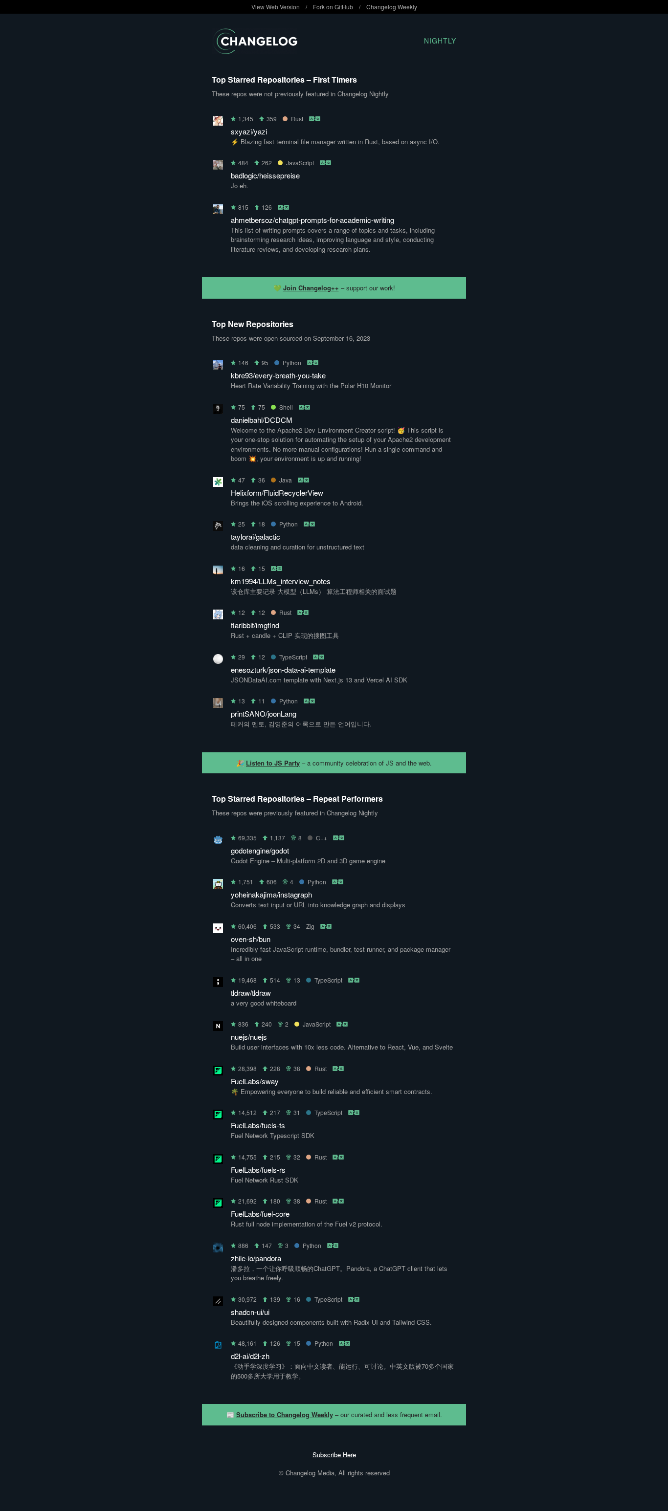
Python (292, 362)
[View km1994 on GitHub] (218, 572)
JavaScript (300, 162)
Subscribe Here (334, 1454)
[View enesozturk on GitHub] (218, 660)
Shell (286, 407)
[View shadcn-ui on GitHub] (218, 1303)
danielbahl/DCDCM (261, 420)
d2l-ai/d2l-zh (250, 1356)
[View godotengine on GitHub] (218, 841)
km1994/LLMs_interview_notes (281, 581)
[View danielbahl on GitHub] (218, 410)
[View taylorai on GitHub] (218, 527)
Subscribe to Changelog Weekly (284, 1414)
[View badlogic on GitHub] (218, 166)
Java (285, 480)
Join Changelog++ (311, 287)
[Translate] (315, 118)
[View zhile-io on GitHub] (218, 1249)
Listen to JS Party (273, 762)
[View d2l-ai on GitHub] (218, 1347)
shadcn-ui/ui (250, 1312)
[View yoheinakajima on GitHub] (218, 885)
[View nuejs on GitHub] (218, 1027)
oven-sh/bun (250, 939)
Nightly (440, 40)
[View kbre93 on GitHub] (218, 366)
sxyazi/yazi (249, 131)
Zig (310, 926)
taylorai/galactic (255, 536)
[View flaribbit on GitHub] (218, 616)
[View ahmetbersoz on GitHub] (218, 211)
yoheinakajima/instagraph (271, 894)
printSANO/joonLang (263, 713)
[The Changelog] (254, 51)
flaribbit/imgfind (255, 625)
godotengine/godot (260, 850)
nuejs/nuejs (249, 1036)
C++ (321, 837)
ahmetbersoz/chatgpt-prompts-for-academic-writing (312, 220)
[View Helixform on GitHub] (218, 483)
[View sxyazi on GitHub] (218, 122)
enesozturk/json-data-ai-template (283, 669)
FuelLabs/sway (255, 1081)
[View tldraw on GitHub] (218, 983)
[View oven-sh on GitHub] (218, 930)
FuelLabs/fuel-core (260, 1213)
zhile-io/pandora (256, 1258)
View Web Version (275, 6)
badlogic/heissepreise (265, 175)
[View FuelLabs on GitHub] (218, 1072)
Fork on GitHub (333, 6)
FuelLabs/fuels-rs (258, 1169)
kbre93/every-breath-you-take (278, 375)
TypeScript (293, 657)
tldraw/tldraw (251, 992)
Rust (297, 118)
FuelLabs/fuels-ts (258, 1125)
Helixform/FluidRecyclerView (277, 492)
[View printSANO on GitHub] (218, 704)
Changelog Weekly (391, 6)
